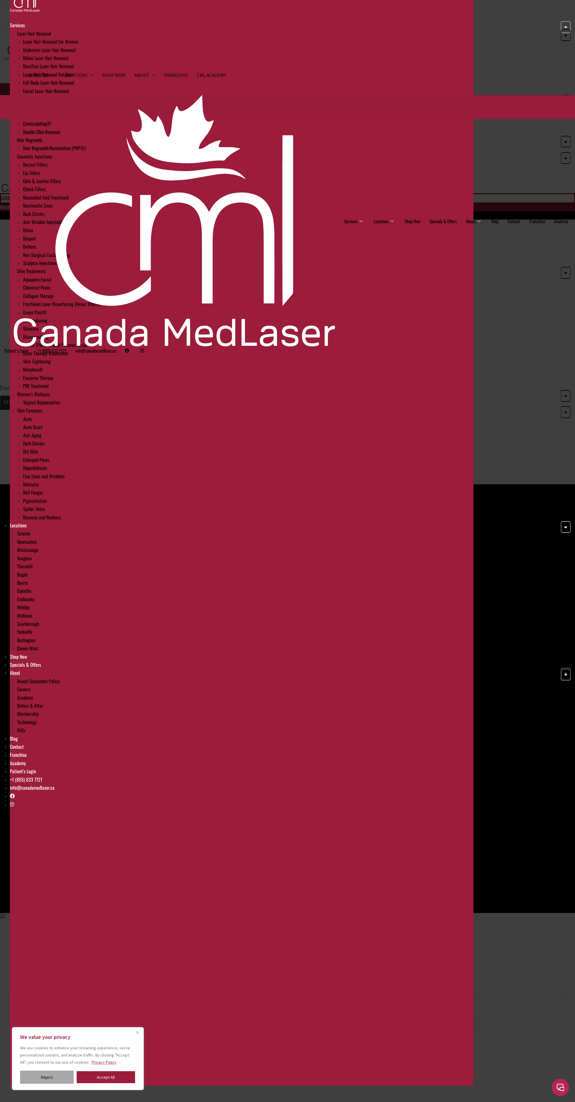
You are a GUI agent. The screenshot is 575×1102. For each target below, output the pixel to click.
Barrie (22, 582)
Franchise (176, 75)
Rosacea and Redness (42, 517)
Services (39, 75)
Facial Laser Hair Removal (46, 91)
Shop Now (113, 75)
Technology (27, 722)
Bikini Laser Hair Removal (46, 58)
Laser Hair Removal (34, 33)
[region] (78, 1058)
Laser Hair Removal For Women (50, 41)
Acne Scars (33, 426)
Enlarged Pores (36, 459)
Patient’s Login (23, 771)
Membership (28, 713)
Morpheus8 (33, 369)
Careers (24, 689)
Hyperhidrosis (35, 467)
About (141, 75)
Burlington (26, 640)
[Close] (137, 1032)
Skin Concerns (29, 410)
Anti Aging (32, 435)
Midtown (24, 615)
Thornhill (25, 566)
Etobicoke (25, 599)
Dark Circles (34, 443)
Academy (25, 697)
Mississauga (27, 549)
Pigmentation (35, 500)
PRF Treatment (36, 385)
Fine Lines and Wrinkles (44, 476)
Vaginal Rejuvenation (41, 402)
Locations (75, 75)
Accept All (106, 1077)
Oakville (24, 590)
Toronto (23, 533)
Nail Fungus (33, 492)
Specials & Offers (25, 664)
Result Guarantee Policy (38, 681)
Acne (27, 418)
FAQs (21, 730)
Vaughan (24, 558)
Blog (14, 738)
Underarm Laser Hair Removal (49, 50)
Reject (47, 1077)
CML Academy (211, 75)
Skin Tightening (37, 361)
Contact (17, 746)
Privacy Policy (104, 1062)
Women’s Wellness (33, 394)
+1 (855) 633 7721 (26, 779)
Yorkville (24, 631)
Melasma (31, 484)
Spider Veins (34, 508)
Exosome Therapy (38, 377)
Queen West (27, 648)
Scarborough (28, 623)
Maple (22, 574)
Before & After (30, 705)
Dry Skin (30, 451)
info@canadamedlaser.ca (32, 787)
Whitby (23, 607)
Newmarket (27, 541)
